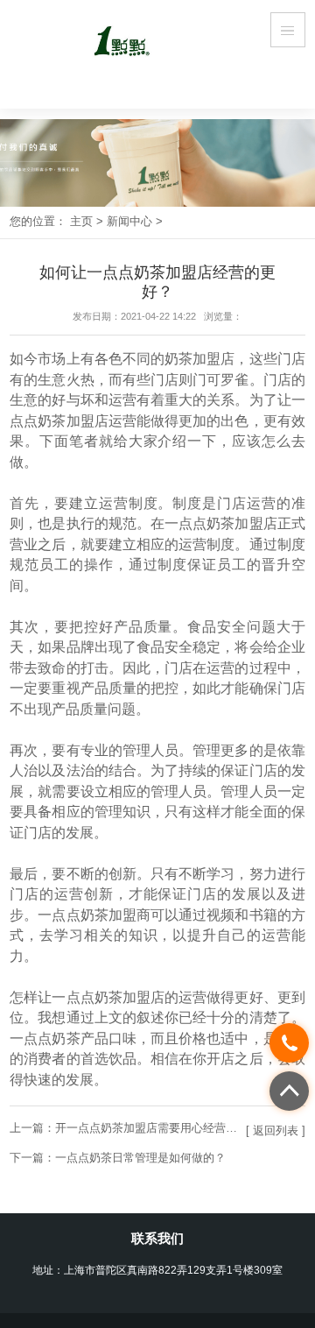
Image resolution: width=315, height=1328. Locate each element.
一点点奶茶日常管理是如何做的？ (140, 1157)
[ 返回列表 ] (275, 1130)
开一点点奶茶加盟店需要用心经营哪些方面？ (169, 1127)
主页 (81, 221)
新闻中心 (129, 221)
